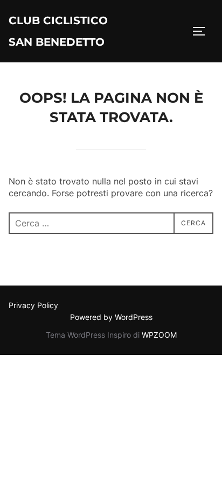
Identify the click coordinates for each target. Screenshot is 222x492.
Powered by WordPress (111, 317)
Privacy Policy (33, 305)
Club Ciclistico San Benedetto (58, 31)
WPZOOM (159, 334)
